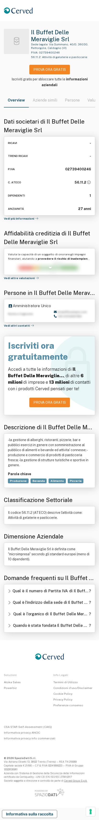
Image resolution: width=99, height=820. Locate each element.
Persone (72, 100)
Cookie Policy (62, 693)
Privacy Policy (62, 699)
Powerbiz (10, 688)
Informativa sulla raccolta (29, 814)
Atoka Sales (12, 682)
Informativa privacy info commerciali (29, 738)
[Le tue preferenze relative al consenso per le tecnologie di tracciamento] (90, 811)
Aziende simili (45, 100)
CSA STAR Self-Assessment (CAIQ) (28, 727)
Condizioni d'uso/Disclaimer (73, 688)
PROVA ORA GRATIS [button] (49, 70)
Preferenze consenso (68, 705)
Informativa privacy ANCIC (22, 732)
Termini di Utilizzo (65, 682)
